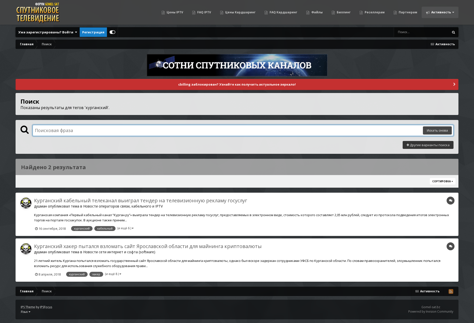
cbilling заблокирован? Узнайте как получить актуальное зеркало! (237, 84)
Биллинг (343, 12)
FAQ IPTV (204, 12)
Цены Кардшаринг (240, 12)
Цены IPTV (174, 12)
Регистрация (93, 32)
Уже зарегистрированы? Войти (46, 32)
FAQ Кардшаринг (283, 12)
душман (40, 206)
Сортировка (442, 181)
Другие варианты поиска (429, 145)
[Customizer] (112, 32)
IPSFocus (46, 307)
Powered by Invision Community (430, 311)
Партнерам (407, 12)
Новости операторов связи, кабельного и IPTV (123, 206)
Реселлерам (374, 12)
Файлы (317, 12)
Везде (438, 32)
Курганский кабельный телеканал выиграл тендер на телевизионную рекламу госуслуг (140, 200)
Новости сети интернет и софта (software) (119, 252)
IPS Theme (28, 307)
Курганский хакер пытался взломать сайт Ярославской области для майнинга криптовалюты (148, 246)
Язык (25, 312)
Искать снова (437, 130)
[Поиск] (453, 32)
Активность (441, 12)
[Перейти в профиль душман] (25, 203)
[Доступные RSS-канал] (450, 291)
